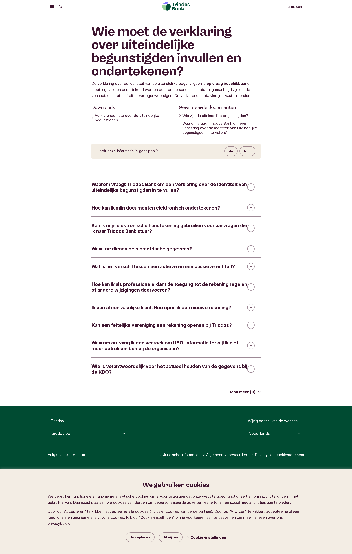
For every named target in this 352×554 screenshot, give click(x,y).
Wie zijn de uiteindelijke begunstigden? (215, 115)
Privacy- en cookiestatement (279, 454)
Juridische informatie (180, 454)
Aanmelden (293, 6)
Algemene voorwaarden (226, 454)
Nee (247, 151)
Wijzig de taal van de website (273, 420)
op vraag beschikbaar (227, 83)
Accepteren (140, 537)
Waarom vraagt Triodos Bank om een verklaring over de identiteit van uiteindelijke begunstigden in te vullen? (219, 128)
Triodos (57, 420)
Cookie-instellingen (208, 537)
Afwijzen (171, 537)
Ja (231, 151)
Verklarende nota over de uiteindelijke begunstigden (127, 117)
